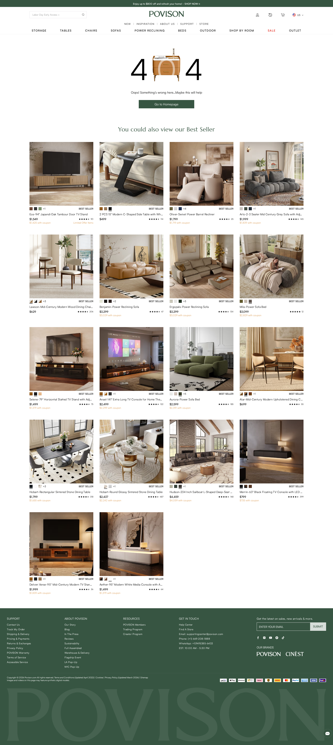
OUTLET (295, 30)
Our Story (70, 624)
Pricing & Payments (18, 638)
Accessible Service (17, 662)
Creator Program (133, 634)
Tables (66, 30)
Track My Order (16, 629)
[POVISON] (269, 654)
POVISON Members (134, 624)
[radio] (80, 219)
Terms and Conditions (74, 677)
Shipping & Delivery (18, 634)
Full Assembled (73, 648)
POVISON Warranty (18, 652)
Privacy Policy (15, 648)
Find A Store (186, 629)
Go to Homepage (166, 104)
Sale (272, 30)
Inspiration (145, 23)
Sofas (116, 30)
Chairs (91, 30)
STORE (204, 23)
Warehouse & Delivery (77, 652)
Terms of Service (16, 657)
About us (167, 23)
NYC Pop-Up (72, 666)
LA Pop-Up (71, 662)
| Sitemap (143, 677)
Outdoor (208, 30)
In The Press (72, 634)
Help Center (186, 624)
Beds (182, 30)
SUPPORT (187, 23)
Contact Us (13, 624)
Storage (39, 30)
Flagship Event (73, 657)
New (127, 23)
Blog (67, 629)
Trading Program (133, 629)
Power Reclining (150, 30)
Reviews (69, 638)
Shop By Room (241, 30)
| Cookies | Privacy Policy (117, 677)
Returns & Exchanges (19, 643)
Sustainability (72, 643)
